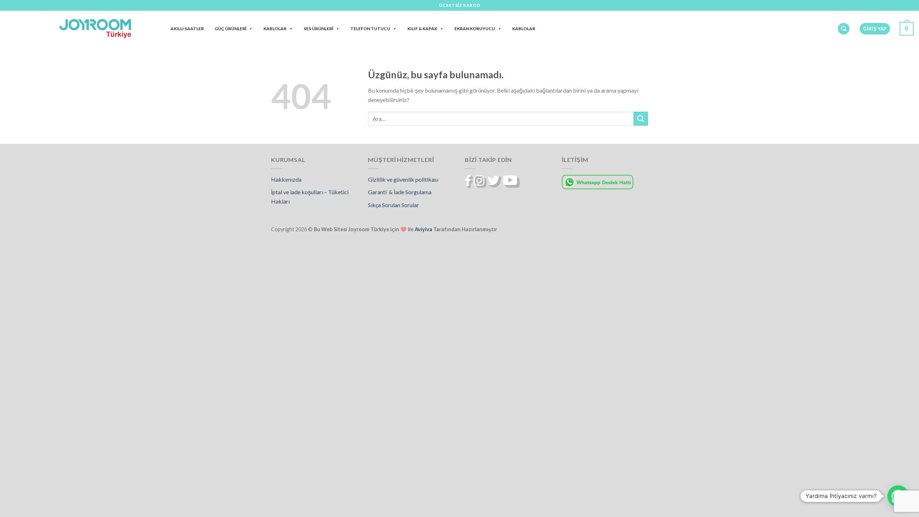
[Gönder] (641, 119)
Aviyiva (423, 229)
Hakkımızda (286, 179)
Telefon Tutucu (370, 28)
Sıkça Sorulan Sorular (393, 204)
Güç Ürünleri (230, 28)
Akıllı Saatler (187, 28)
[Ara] (843, 29)
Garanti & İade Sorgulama (399, 191)
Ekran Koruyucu (474, 28)
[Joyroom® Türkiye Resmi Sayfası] (95, 28)
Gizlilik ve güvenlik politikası (403, 179)
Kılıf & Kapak (422, 28)
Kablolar (274, 28)
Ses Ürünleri (318, 28)
